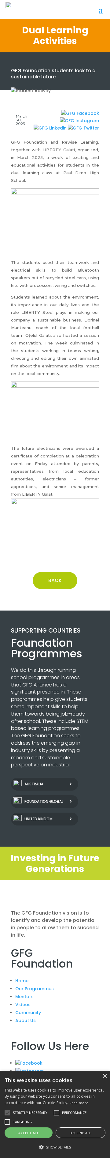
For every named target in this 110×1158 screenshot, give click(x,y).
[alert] (55, 1114)
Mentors (24, 997)
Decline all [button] (80, 1132)
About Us (25, 1020)
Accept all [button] (28, 1132)
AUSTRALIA (33, 784)
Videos (23, 1005)
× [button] (104, 1076)
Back (55, 580)
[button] (55, 1147)
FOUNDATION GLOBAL (43, 801)
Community (28, 1012)
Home (21, 981)
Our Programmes (34, 989)
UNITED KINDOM (38, 819)
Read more (79, 1102)
